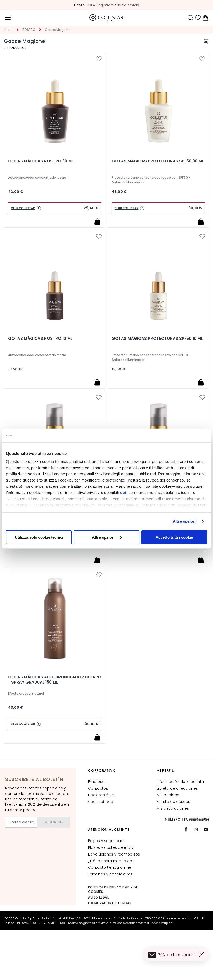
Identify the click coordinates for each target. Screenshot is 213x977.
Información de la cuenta (180, 781)
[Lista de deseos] (198, 17)
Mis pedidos (168, 795)
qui (123, 492)
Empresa (96, 781)
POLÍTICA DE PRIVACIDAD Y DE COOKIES (113, 889)
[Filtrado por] (206, 41)
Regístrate (105, 5)
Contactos (98, 788)
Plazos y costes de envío (111, 847)
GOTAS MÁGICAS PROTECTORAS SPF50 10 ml (157, 338)
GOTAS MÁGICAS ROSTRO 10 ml (40, 338)
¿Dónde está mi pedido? (111, 861)
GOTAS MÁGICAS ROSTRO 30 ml (41, 161)
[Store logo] (106, 17)
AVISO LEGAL (98, 897)
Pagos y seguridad (105, 840)
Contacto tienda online (109, 867)
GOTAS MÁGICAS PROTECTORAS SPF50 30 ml (158, 161)
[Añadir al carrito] (97, 221)
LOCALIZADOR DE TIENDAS (109, 903)
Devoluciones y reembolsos (114, 854)
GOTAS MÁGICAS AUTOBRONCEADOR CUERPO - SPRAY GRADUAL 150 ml (54, 679)
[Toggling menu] (8, 17)
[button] (98, 59)
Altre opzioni (184, 521)
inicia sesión (127, 5)
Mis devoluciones (173, 808)
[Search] (190, 17)
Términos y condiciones (110, 874)
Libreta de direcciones (177, 788)
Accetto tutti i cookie (174, 537)
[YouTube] (205, 829)
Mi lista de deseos (173, 801)
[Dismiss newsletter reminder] (202, 955)
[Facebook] (186, 829)
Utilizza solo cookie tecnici (39, 537)
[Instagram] (195, 829)
